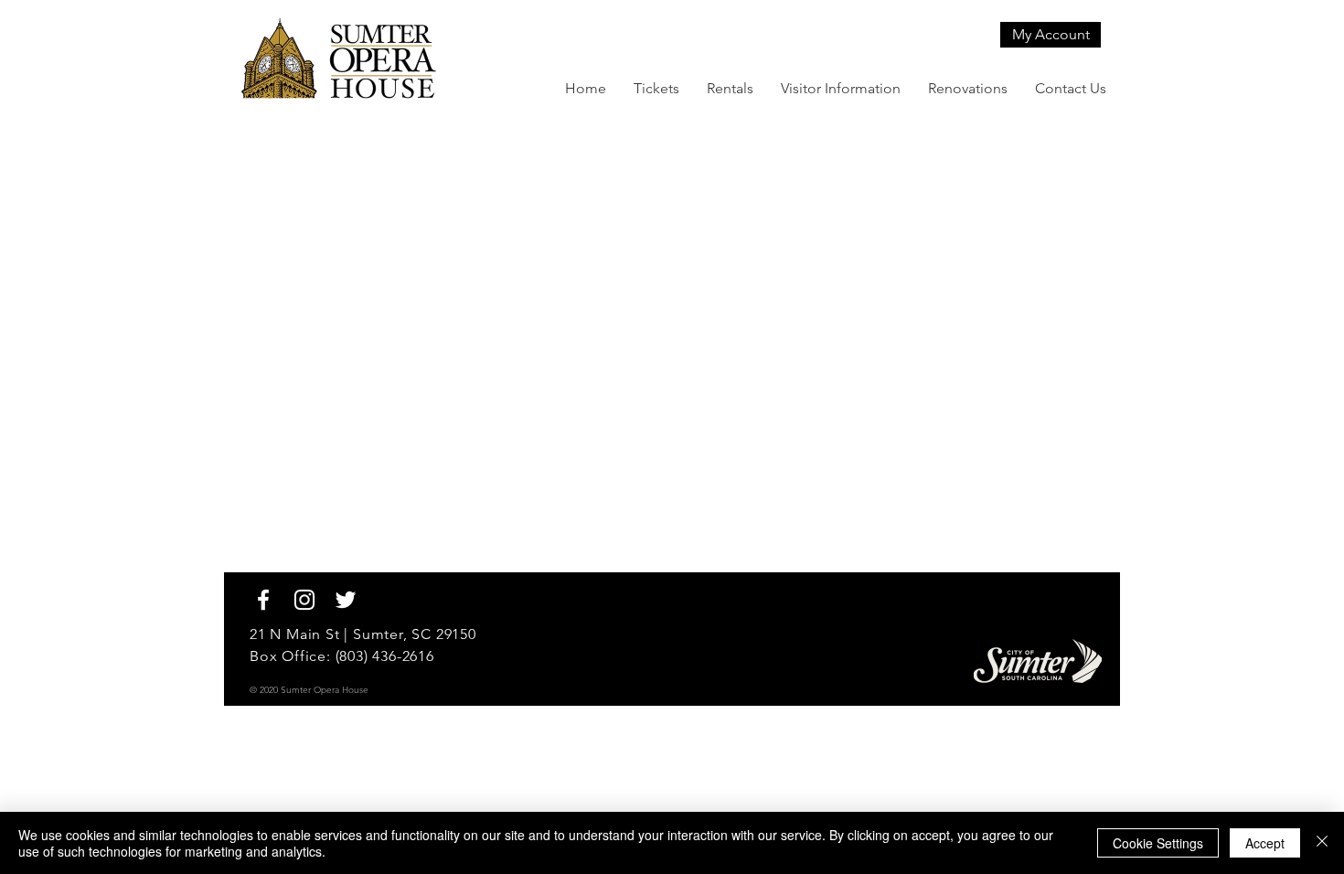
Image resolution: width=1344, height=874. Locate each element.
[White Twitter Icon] (345, 599)
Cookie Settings (1158, 843)
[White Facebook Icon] (263, 599)
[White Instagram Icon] (304, 599)
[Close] (1322, 842)
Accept (1265, 843)
